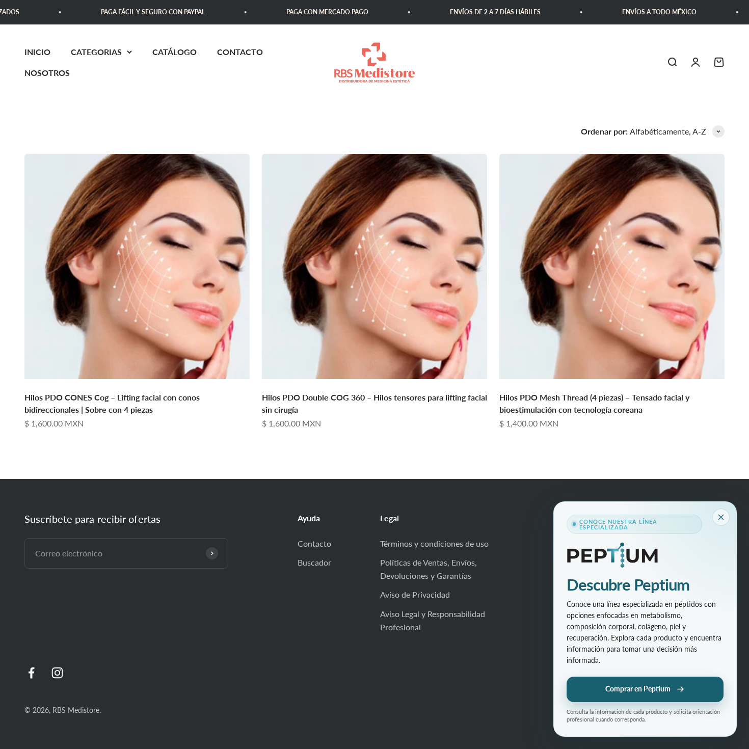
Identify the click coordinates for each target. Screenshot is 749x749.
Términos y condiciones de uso (434, 543)
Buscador (314, 562)
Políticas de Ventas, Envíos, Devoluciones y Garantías (428, 568)
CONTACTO (240, 52)
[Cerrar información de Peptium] (721, 517)
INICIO (37, 52)
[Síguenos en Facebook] (31, 673)
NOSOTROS (47, 73)
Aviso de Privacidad (415, 594)
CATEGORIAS (96, 52)
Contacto (314, 543)
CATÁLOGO (174, 52)
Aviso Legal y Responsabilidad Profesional (432, 620)
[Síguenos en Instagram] (57, 673)
